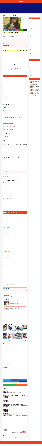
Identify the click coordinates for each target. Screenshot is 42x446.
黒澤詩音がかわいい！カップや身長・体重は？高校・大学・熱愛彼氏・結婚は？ (19, 331)
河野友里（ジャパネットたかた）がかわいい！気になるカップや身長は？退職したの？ (10, 339)
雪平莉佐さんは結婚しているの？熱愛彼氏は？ (15, 68)
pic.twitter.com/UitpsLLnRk (7, 288)
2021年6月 (30, 31)
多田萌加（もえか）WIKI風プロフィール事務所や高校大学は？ (19, 339)
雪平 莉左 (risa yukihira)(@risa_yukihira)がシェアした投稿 (11, 284)
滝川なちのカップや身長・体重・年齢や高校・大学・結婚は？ (24, 331)
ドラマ (30, 67)
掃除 (29, 74)
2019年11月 (30, 46)
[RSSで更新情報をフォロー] (21, 385)
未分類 (30, 75)
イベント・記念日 (31, 64)
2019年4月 (30, 56)
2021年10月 (30, 28)
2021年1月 (30, 38)
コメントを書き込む (15, 437)
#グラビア (11, 171)
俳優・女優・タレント (5, 367)
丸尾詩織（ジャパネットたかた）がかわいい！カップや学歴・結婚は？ (5, 339)
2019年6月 (30, 53)
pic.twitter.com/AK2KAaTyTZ (6, 45)
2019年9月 (30, 49)
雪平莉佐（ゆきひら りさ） (12, 65)
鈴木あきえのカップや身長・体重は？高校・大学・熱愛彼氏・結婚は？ (14, 331)
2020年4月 (30, 39)
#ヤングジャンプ (8, 171)
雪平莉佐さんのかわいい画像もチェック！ (14, 69)
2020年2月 (30, 42)
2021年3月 (30, 35)
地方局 (30, 71)
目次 (14, 64)
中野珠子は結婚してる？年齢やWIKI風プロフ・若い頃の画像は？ (5, 331)
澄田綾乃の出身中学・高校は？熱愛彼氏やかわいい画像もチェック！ (14, 339)
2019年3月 (30, 57)
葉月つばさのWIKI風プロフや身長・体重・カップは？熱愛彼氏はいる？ (10, 331)
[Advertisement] (21, 7)
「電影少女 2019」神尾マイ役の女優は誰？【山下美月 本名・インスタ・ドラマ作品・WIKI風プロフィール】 (24, 339)
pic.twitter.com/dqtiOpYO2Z (14, 171)
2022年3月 (30, 21)
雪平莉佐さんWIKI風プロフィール (14, 66)
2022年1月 (30, 24)
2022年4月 (30, 20)
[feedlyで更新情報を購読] (9, 385)
